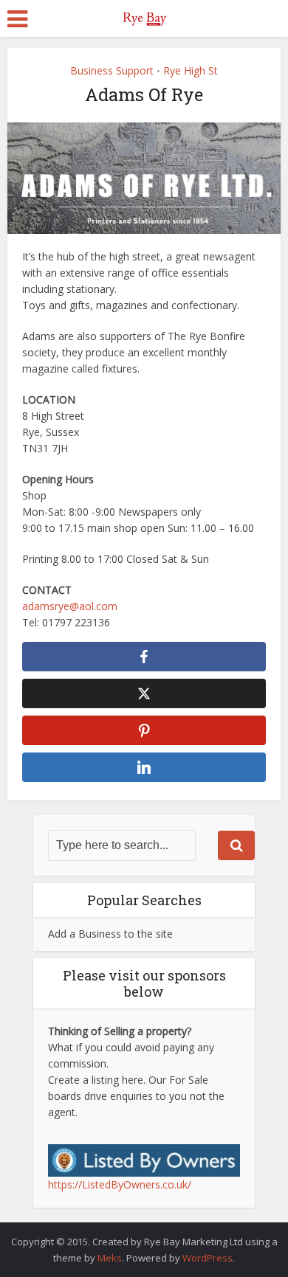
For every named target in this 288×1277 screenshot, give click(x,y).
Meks (109, 1257)
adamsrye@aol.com (69, 606)
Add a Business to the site (110, 934)
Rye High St (190, 70)
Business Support (112, 70)
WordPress (207, 1257)
